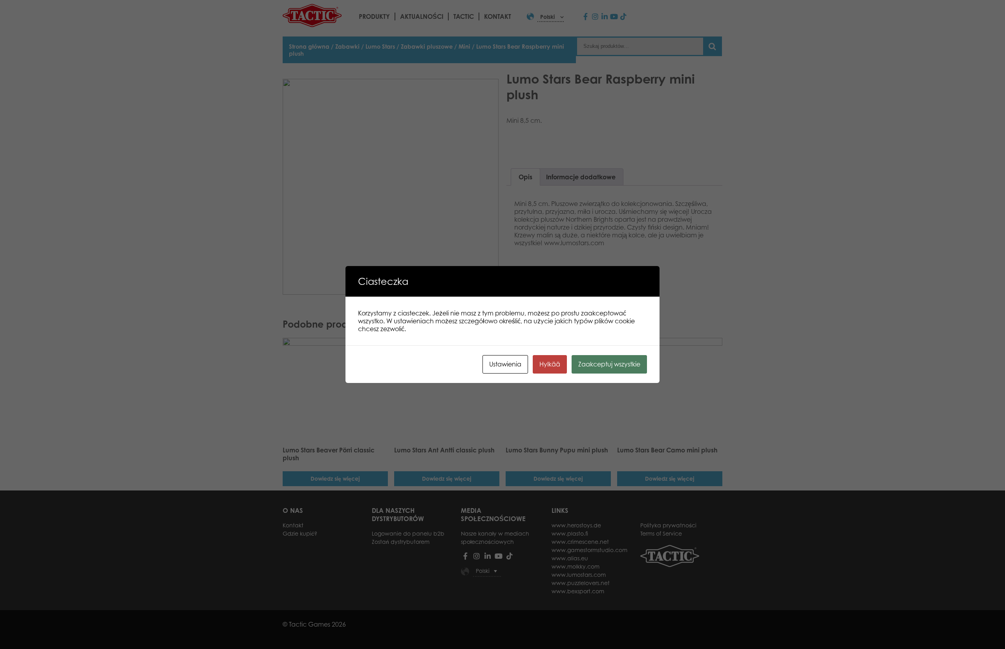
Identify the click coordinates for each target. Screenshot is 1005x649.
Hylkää (549, 364)
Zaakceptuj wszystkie (609, 364)
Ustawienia (505, 364)
